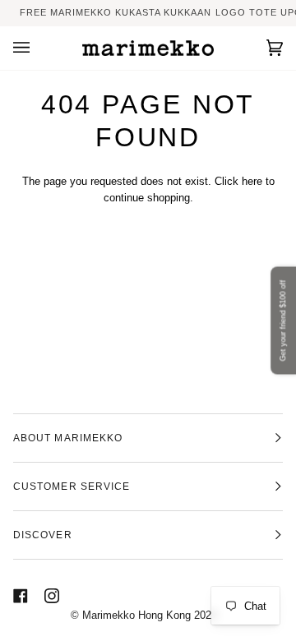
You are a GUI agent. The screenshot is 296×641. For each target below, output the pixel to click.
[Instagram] (51, 595)
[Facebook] (20, 595)
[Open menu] (37, 48)
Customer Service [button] (71, 486)
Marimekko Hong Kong (135, 615)
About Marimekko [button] (68, 438)
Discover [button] (42, 535)
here (252, 181)
